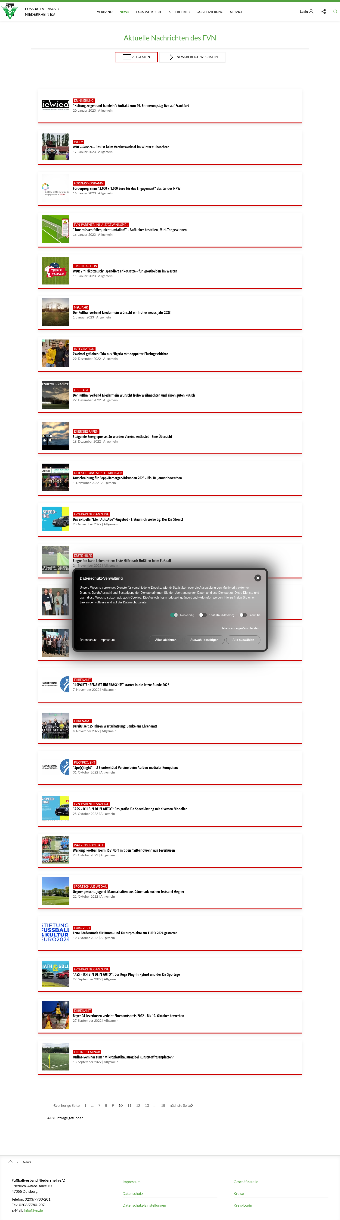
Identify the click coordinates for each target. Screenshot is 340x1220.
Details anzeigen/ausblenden (240, 628)
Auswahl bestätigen (204, 640)
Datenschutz (88, 640)
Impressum (107, 640)
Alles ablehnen (165, 640)
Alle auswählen (243, 640)
